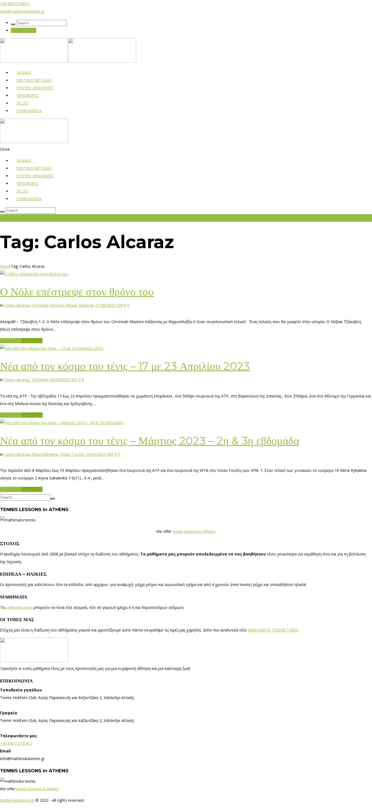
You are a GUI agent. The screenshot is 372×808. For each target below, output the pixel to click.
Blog (22, 103)
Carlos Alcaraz (16, 305)
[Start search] (13, 24)
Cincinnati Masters (47, 305)
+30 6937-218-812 (16, 743)
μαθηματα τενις (19, 607)
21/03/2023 (96, 454)
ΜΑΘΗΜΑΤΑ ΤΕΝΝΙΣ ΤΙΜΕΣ (273, 630)
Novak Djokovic (80, 305)
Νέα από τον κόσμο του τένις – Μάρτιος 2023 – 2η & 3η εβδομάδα (149, 440)
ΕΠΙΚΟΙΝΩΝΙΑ (23, 30)
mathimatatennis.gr (17, 800)
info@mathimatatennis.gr (22, 11)
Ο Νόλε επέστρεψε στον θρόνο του (77, 291)
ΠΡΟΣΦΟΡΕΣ (28, 95)
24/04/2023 (60, 379)
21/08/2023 (105, 305)
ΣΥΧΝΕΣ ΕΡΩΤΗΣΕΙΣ (35, 88)
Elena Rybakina (44, 454)
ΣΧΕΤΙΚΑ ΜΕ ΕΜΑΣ (34, 80)
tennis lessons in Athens (194, 531)
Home (5, 266)
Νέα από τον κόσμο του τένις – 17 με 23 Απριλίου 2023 (125, 366)
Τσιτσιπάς (40, 379)
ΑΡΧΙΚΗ (24, 72)
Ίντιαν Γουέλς (72, 454)
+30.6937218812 (14, 3)
